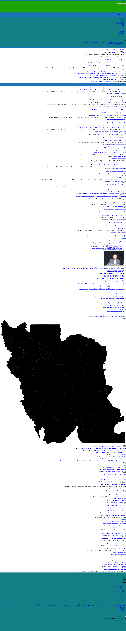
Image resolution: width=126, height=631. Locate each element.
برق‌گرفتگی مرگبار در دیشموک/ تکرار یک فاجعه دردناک (115, 305)
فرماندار (125, 605)
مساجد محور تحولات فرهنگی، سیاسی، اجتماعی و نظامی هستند (113, 293)
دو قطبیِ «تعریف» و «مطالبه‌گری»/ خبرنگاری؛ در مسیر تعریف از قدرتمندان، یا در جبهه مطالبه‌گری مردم (94, 73)
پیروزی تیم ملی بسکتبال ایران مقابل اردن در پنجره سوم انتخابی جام (113, 469)
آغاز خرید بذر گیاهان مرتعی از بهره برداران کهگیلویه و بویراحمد (114, 147)
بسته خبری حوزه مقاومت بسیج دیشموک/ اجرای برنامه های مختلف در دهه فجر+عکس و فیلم (109, 312)
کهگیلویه (41, 605)
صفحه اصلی (122, 18)
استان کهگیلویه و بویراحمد (104, 603)
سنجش (123, 591)
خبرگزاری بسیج (121, 592)
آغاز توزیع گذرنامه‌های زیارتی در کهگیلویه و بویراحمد (116, 171)
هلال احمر (102, 605)
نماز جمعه (105, 605)
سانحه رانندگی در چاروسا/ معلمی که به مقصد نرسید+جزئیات (114, 302)
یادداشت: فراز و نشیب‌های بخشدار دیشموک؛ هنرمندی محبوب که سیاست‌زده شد (110, 456)
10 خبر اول (124, 238)
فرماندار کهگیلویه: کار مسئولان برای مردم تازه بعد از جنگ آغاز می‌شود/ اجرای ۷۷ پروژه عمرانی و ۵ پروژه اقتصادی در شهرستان (103, 42)
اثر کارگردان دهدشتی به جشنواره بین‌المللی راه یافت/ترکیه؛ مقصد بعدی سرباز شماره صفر (109, 296)
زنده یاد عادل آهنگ (26, 603)
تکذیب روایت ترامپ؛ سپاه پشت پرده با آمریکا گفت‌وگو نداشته (114, 215)
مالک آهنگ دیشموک (111, 605)
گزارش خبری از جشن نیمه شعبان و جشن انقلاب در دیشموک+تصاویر (113, 314)
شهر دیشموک (6, 603)
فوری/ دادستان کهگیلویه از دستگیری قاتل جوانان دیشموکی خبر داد (113, 303)
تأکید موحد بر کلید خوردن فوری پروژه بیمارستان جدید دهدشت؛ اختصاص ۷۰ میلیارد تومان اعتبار (97, 77)
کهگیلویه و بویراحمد (37, 605)
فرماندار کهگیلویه (121, 605)
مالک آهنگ (116, 605)
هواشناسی (99, 605)
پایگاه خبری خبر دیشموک (60, 605)
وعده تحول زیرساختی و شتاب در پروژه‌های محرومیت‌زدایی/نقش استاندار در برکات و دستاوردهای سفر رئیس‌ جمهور (103, 450)
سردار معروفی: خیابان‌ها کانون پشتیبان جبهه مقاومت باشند (114, 222)
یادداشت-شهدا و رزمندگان (120, 23)
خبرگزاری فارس (121, 600)
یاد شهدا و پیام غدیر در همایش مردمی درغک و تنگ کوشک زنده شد (113, 479)
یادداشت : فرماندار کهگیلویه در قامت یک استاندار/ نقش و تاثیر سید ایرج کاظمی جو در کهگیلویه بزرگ (101, 448)
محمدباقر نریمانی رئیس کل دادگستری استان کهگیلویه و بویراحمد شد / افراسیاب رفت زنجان (108, 109)
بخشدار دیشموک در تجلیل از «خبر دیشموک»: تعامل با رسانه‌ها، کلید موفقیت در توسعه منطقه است (107, 115)
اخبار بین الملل (121, 20)
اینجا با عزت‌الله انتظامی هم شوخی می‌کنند (117, 294)
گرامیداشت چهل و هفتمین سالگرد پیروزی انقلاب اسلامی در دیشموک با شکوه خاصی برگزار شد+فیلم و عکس (106, 316)
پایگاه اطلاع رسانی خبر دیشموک (85, 605)
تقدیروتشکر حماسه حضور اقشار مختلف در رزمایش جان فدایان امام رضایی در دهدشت (109, 152)
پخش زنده (122, 601)
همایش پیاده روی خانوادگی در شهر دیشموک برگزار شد (115, 489)
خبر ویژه (124, 69)
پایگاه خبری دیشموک (49, 605)
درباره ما (122, 2)
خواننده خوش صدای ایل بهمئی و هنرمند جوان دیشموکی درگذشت (113, 307)
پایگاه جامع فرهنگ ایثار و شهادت (119, 586)
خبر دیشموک (118, 575)
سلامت (123, 21)
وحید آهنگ (96, 605)
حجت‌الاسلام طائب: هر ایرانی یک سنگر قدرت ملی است (115, 209)
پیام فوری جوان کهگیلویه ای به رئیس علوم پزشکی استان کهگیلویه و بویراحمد (111, 452)
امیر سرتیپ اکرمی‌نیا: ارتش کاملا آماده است (117, 235)
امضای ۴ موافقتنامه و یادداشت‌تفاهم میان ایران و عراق (115, 140)
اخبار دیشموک (116, 603)
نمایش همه (124, 462)
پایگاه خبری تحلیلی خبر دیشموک (71, 605)
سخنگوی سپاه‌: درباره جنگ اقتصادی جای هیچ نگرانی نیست (112, 59)
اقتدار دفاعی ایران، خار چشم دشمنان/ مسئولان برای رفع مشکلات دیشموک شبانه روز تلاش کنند (105, 65)
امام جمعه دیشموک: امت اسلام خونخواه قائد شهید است (115, 121)
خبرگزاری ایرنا (121, 587)
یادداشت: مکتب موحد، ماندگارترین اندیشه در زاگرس (116, 454)
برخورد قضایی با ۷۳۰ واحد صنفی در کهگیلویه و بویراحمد (102, 81)
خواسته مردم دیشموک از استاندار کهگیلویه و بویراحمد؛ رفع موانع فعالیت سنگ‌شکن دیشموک (107, 248)
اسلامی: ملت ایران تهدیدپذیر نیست (119, 177)
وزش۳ (123, 598)
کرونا (44, 605)
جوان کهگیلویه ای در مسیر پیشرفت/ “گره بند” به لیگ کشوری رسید (113, 510)
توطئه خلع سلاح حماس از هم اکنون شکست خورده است (115, 564)
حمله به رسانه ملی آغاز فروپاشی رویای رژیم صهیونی (116, 184)
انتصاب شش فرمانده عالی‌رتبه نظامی (118, 554)
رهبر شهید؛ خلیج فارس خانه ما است (119, 158)
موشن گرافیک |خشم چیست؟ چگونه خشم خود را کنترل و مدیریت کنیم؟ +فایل (111, 298)
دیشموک (38, 603)
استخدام (122, 597)
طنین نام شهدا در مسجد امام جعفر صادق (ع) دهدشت (115, 311)
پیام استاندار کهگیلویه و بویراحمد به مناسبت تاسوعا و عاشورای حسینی (112, 189)
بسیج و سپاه (122, 19)
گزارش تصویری (121, 22)
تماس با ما (122, 1)
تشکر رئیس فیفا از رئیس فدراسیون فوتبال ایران (116, 500)
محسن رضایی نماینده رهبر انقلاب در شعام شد (117, 228)
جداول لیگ (122, 589)
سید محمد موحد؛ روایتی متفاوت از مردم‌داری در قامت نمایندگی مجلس (112, 458)
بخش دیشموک (78, 603)
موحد (107, 605)
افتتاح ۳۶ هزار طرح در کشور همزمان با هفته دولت (116, 43)
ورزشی (123, 24)
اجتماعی (122, 83)
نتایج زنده (122, 590)
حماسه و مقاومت (121, 588)
